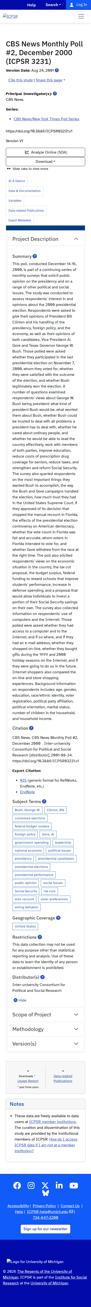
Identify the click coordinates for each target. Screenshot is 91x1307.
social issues (53, 883)
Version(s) (24, 1043)
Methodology (28, 1028)
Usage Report (28, 1081)
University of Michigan (49, 1283)
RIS (23, 780)
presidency (23, 858)
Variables (14, 201)
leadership (63, 842)
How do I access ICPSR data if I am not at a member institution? (46, 1145)
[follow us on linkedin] (59, 1187)
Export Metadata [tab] (19, 220)
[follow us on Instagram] (31, 1187)
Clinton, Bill (55, 810)
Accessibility (18, 1205)
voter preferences (54, 899)
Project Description (35, 238)
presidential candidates (56, 858)
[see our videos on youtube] (73, 1187)
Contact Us (70, 1205)
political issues (59, 850)
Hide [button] (22, 1000)
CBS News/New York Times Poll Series (46, 119)
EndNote (27, 792)
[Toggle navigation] (81, 16)
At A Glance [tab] (16, 181)
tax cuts (50, 891)
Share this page (49, 80)
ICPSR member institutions (52, 1121)
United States (25, 926)
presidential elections (31, 867)
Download (44, 161)
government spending (32, 842)
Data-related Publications (26, 211)
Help (19, 1211)
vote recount (24, 899)
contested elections (30, 818)
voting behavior (26, 907)
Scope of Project (31, 1014)
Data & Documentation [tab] (24, 191)
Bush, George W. (27, 810)
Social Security (26, 891)
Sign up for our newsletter (45, 1229)
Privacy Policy (44, 1205)
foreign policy (25, 834)
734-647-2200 (45, 1217)
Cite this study (20, 80)
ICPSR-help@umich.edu (47, 1211)
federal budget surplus (32, 826)
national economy (28, 850)
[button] (57, 70)
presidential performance (34, 875)
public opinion (26, 883)
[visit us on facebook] (17, 1187)
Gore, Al (48, 834)
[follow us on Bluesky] (45, 1194)
